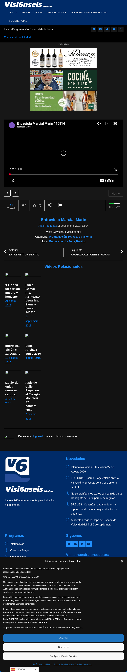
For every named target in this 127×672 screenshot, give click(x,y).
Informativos (17, 544)
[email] (100, 29)
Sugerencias (18, 20)
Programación (31, 12)
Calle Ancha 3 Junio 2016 (33, 349)
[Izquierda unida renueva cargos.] (13, 375)
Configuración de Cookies (63, 656)
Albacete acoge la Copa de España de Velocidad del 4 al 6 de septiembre (93, 522)
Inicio (13, 12)
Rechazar (63, 647)
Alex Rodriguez (48, 225)
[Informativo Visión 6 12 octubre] (13, 338)
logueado (38, 436)
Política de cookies (41, 664)
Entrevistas (56, 241)
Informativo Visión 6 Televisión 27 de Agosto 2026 (92, 469)
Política (80, 241)
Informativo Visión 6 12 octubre (13, 349)
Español (20, 669)
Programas (55, 12)
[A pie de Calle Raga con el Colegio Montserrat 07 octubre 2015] (33, 375)
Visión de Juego (19, 550)
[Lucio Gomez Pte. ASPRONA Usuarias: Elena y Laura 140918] (33, 277)
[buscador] (121, 29)
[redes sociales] (93, 29)
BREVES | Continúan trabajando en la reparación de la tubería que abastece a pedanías (94, 509)
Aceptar (63, 638)
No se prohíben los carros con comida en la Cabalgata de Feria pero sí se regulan (96, 495)
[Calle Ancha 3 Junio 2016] (33, 338)
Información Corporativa (89, 12)
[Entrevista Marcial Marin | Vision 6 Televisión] (29, 4)
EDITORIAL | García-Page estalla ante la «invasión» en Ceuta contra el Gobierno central (95, 482)
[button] (122, 561)
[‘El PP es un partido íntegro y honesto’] (13, 277)
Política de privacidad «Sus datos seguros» (73, 664)
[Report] (60, 205)
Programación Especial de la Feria (70, 236)
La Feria (70, 241)
